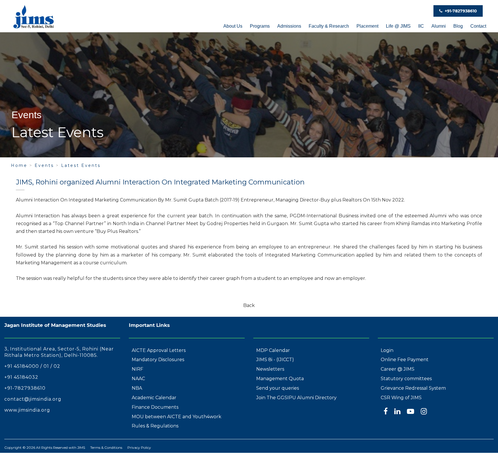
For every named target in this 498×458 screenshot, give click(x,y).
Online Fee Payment (405, 359)
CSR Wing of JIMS (401, 397)
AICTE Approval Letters (159, 350)
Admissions (289, 26)
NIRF (137, 369)
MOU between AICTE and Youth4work (176, 416)
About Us (232, 26)
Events (44, 165)
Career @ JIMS (397, 369)
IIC (421, 26)
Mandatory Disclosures (158, 359)
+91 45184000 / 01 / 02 (32, 366)
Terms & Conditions (106, 447)
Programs (260, 26)
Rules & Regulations (155, 426)
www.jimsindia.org (27, 410)
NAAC (138, 378)
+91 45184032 (21, 377)
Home (19, 165)
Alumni (438, 26)
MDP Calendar (273, 350)
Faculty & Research (329, 26)
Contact (478, 26)
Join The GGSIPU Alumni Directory (296, 397)
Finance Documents (155, 407)
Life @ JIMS (398, 26)
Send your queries (277, 388)
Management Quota (280, 378)
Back (249, 305)
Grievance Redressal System (413, 388)
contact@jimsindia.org (32, 399)
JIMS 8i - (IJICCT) (275, 359)
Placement (367, 26)
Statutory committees (406, 378)
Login (387, 350)
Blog (458, 26)
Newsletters (270, 369)
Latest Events (81, 165)
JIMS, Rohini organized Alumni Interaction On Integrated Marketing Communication (160, 182)
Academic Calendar (154, 397)
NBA (137, 388)
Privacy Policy (139, 447)
